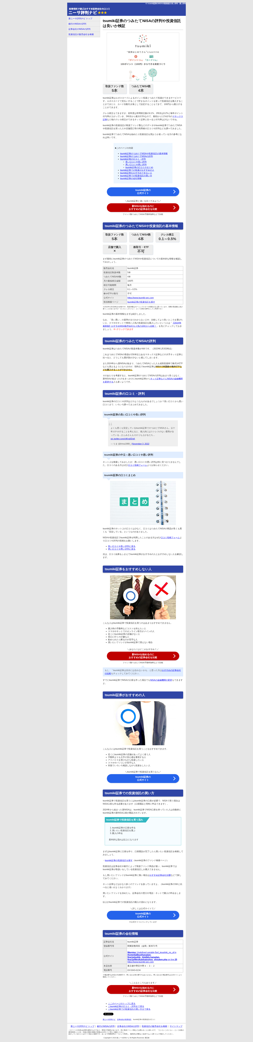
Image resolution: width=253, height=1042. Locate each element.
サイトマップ (176, 1026)
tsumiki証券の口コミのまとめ (139, 167)
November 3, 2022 (140, 444)
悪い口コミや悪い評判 (136, 164)
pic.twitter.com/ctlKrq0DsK (123, 439)
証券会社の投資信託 (124, 1019)
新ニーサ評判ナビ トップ (80, 18)
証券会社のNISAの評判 (79, 29)
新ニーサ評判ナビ (109, 1019)
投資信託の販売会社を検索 (81, 34)
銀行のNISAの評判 (77, 24)
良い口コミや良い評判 (136, 162)
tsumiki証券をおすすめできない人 (136, 173)
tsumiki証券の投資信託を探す (141, 302)
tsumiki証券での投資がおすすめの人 (137, 170)
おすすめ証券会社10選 (160, 875)
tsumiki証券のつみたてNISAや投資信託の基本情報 (144, 153)
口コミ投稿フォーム (137, 465)
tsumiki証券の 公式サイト (143, 191)
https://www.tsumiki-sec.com (140, 298)
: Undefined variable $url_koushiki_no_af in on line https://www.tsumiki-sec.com (152, 957)
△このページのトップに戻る (121, 1003)
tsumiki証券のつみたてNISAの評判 (136, 156)
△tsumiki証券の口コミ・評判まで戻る (126, 1006)
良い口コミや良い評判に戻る (121, 546)
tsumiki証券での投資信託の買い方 (136, 176)
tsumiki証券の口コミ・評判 (133, 159)
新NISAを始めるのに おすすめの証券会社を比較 (143, 207)
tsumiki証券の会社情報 (131, 178)
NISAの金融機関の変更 (161, 680)
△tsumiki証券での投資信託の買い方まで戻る (129, 1009)
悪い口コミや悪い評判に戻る (121, 549)
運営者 (147, 1038)
